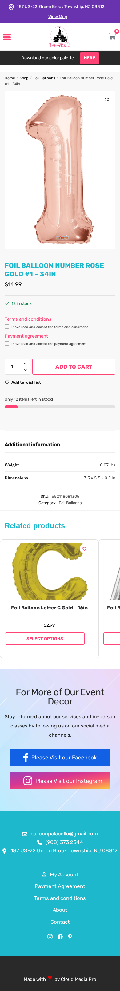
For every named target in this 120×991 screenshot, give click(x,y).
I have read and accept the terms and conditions (49, 327)
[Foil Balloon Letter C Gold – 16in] (49, 571)
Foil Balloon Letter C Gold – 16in (49, 608)
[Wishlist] (84, 548)
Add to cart (73, 366)
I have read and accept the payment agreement (48, 344)
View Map (57, 16)
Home (10, 78)
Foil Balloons (44, 78)
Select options (44, 638)
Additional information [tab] (32, 444)
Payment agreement (26, 336)
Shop (24, 78)
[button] (106, 99)
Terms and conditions (28, 319)
